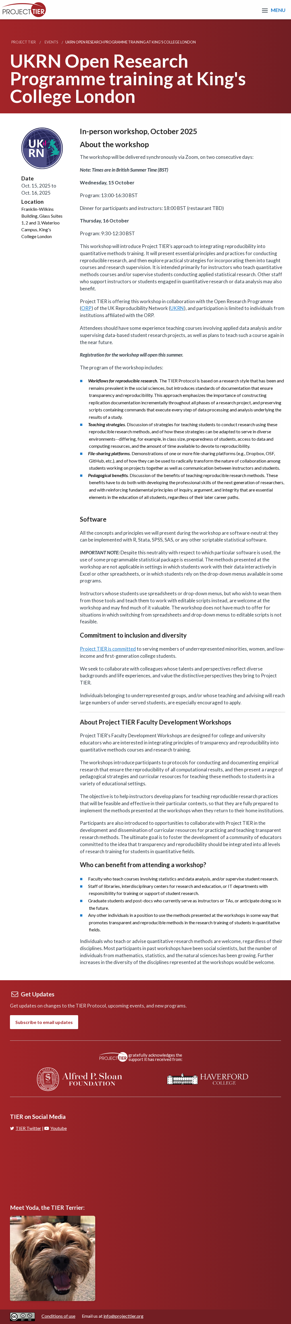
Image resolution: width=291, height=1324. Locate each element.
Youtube (58, 1128)
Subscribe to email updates (44, 1022)
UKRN (177, 308)
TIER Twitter (28, 1128)
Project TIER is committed (108, 649)
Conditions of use (58, 1316)
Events (51, 42)
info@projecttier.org (123, 1316)
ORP (86, 308)
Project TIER (23, 42)
